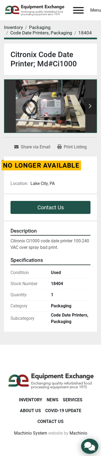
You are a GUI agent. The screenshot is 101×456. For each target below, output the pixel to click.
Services (72, 399)
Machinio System (30, 433)
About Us (30, 410)
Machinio (78, 433)
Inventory (30, 399)
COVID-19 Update (63, 410)
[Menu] (78, 10)
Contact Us (50, 207)
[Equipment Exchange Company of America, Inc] (50, 380)
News (52, 399)
